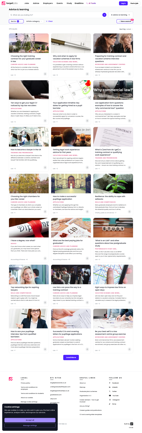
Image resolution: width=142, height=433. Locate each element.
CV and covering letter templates (91, 414)
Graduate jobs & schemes (88, 391)
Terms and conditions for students (32, 393)
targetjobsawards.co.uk (58, 383)
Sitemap (82, 387)
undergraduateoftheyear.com (60, 387)
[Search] (104, 15)
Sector (13, 21)
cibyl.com (53, 399)
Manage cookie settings (29, 402)
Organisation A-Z (85, 396)
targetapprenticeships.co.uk (59, 391)
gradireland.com (56, 395)
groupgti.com (54, 403)
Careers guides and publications (91, 410)
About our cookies (27, 398)
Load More (71, 357)
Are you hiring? (85, 406)
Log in (123, 3)
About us (83, 383)
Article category (33, 21)
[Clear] (99, 14)
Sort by (125, 29)
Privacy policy (25, 383)
